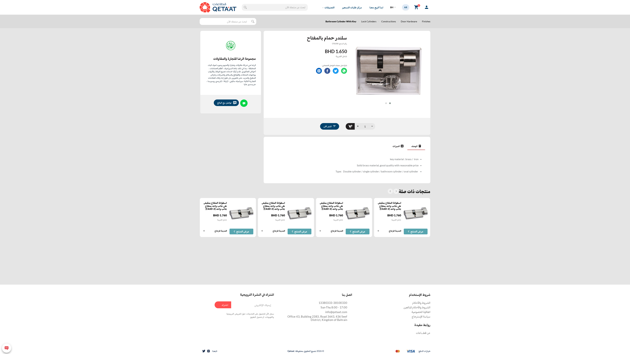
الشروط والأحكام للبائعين (416, 307)
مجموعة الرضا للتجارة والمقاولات (234, 58)
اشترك (225, 304)
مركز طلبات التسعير (352, 7)
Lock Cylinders (368, 21)
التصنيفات (330, 7)
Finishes (426, 21)
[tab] (416, 146)
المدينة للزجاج (395, 230)
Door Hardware (409, 21)
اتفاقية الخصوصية (420, 312)
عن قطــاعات (423, 332)
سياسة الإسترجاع (421, 316)
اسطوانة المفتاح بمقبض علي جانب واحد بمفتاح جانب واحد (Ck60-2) (389, 205)
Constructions (388, 21)
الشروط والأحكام (421, 302)
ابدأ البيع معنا (376, 7)
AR (405, 7)
